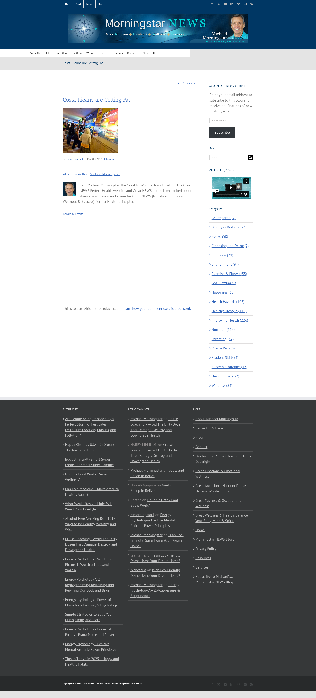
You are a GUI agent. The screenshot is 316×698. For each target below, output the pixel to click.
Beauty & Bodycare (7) (229, 227)
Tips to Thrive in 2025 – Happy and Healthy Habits (92, 661)
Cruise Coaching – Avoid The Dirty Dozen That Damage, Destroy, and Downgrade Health (91, 544)
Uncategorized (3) (225, 376)
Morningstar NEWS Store (214, 539)
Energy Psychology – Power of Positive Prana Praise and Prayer (89, 632)
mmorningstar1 (142, 514)
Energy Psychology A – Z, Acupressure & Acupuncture (155, 590)
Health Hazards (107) (228, 301)
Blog (199, 437)
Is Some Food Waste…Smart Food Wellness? (91, 477)
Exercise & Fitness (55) (229, 273)
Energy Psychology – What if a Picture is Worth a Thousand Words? (88, 564)
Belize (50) (220, 236)
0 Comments (110, 159)
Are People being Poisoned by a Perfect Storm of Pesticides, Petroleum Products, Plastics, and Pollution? (90, 427)
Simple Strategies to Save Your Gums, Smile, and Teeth (89, 617)
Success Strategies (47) (229, 366)
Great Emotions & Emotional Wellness (217, 473)
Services (201, 567)
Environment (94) (225, 264)
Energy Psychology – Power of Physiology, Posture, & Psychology (91, 602)
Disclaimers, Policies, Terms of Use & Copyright (223, 459)
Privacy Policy (205, 548)
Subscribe (222, 132)
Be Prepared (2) (224, 217)
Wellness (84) (222, 385)
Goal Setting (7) (224, 283)
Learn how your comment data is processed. (157, 308)
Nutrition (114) (223, 329)
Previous (188, 83)
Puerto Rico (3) (223, 348)
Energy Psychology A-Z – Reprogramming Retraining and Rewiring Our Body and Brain (89, 585)
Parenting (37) (223, 338)
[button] (154, 53)
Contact (201, 446)
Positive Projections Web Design (127, 683)
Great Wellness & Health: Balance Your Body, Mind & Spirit (221, 518)
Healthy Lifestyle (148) (229, 311)
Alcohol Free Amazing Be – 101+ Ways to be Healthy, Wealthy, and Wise (90, 524)
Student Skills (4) (225, 357)
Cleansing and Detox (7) (230, 245)
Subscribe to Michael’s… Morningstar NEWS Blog (214, 579)
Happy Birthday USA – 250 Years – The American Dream (91, 447)
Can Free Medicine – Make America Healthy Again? (92, 492)
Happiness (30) (223, 292)
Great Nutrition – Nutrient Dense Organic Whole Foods (220, 488)
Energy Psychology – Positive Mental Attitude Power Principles (90, 647)
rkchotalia (138, 570)
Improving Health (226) (230, 320)
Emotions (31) (222, 255)
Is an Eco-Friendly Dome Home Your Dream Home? (157, 540)
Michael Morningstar (75, 159)
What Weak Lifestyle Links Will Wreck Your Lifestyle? (88, 506)
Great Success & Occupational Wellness (218, 503)
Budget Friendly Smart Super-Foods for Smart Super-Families (89, 462)
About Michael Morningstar (216, 418)
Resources (203, 558)
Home (200, 530)
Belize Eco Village (209, 428)
